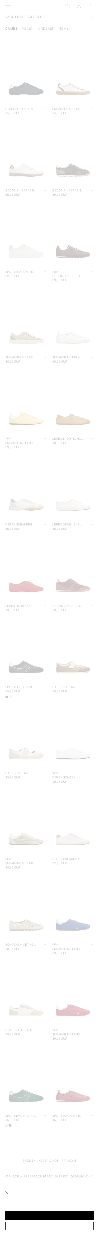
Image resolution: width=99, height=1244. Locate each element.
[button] (49, 1215)
